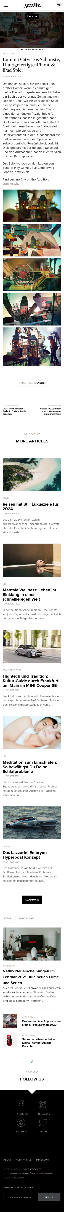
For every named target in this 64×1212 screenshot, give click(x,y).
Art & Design (9, 53)
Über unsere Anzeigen (41, 1173)
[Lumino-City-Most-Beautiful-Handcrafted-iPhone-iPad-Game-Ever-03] (32, 325)
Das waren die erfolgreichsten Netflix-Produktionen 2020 (41, 1023)
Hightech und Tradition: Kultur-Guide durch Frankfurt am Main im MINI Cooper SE (30, 681)
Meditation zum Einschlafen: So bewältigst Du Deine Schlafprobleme (30, 767)
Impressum (42, 1159)
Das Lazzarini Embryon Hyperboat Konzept (25, 855)
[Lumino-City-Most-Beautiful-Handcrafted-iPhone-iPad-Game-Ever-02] (32, 290)
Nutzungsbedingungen (16, 1173)
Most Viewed (27, 918)
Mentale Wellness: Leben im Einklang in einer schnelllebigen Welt (29, 594)
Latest (7, 918)
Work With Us (23, 1159)
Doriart (21, 1178)
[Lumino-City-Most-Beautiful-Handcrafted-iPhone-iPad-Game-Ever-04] (32, 365)
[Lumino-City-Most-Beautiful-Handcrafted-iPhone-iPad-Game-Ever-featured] (32, 221)
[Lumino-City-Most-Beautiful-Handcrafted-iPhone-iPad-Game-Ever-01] (32, 256)
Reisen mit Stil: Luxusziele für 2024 (30, 506)
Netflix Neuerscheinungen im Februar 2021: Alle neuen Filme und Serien (31, 977)
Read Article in (32, 383)
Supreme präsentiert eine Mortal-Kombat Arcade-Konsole (38, 1043)
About (7, 1159)
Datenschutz (34, 1169)
